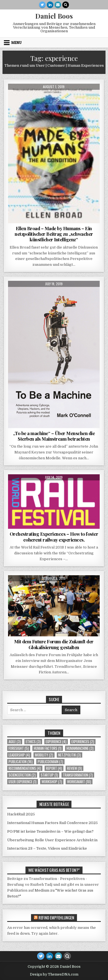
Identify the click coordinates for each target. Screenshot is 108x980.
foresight (37, 294)
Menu (16, 42)
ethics (47, 97)
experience (56, 741)
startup (49, 775)
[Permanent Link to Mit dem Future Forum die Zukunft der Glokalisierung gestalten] (54, 606)
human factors (47, 748)
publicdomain (50, 761)
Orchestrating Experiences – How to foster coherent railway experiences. (54, 536)
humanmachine (80, 748)
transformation (78, 775)
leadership (19, 755)
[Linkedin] (50, 4)
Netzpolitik (69, 755)
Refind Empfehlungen (56, 917)
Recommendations (71, 97)
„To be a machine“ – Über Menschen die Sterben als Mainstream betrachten (54, 436)
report (54, 768)
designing (29, 97)
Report (43, 493)
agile (15, 741)
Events (42, 487)
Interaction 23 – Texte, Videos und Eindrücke (47, 848)
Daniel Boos (54, 15)
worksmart (79, 781)
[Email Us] (58, 4)
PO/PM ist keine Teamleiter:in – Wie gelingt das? (50, 831)
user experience (23, 781)
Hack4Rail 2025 (21, 814)
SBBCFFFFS (62, 493)
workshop (52, 781)
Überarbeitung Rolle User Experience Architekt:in (52, 840)
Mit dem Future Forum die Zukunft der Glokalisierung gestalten (54, 644)
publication (21, 761)
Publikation (64, 588)
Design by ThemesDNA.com (54, 974)
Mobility (82, 487)
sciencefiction (22, 775)
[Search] (65, 4)
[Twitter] (42, 4)
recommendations (25, 768)
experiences (62, 487)
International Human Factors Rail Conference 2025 (52, 823)
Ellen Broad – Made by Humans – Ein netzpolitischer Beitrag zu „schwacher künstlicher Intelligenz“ (54, 234)
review (74, 768)
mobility (44, 755)
